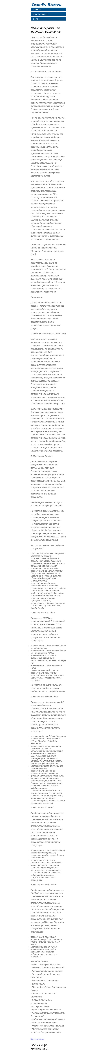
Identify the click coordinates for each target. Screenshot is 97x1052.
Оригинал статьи (37, 1039)
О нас (35, 19)
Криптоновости (40, 14)
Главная (37, 10)
